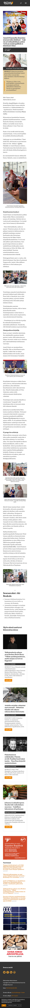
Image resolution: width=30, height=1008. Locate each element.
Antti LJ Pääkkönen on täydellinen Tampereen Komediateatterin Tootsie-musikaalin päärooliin (14, 882)
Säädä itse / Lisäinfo (12, 1005)
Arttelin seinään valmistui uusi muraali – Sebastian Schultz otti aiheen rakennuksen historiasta (15, 708)
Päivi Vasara (8, 49)
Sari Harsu (7, 664)
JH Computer (15, 996)
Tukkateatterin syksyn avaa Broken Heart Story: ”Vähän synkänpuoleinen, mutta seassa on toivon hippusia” (15, 656)
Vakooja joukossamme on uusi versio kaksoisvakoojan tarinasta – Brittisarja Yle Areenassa (14, 876)
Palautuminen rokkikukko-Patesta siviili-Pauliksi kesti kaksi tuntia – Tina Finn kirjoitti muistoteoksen (15, 759)
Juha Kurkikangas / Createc (18, 992)
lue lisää (8, 680)
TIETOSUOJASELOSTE (11, 988)
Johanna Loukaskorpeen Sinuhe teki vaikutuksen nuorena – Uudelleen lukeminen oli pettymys (14, 806)
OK (3, 1005)
